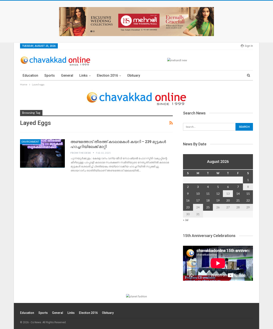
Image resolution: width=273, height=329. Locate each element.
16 (188, 200)
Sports (49, 75)
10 (198, 193)
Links (83, 75)
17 (198, 200)
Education (30, 75)
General (67, 75)
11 (208, 193)
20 (228, 200)
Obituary (133, 75)
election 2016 (107, 75)
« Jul (185, 220)
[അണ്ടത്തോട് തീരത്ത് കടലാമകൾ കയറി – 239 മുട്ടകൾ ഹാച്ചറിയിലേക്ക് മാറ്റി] (42, 153)
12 (218, 193)
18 (208, 200)
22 (248, 200)
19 (218, 200)
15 (248, 193)
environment (30, 141)
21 (238, 200)
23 (188, 207)
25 (208, 207)
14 (238, 193)
